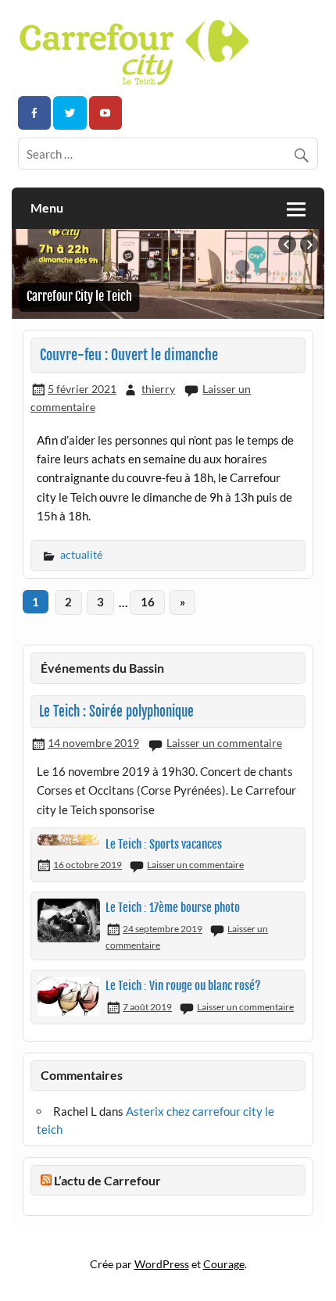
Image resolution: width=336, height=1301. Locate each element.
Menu (46, 207)
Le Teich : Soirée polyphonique (116, 711)
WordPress (161, 1264)
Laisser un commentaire (224, 742)
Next (309, 244)
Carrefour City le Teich (79, 296)
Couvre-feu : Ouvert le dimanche (129, 355)
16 (148, 602)
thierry (158, 388)
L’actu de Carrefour (107, 1180)
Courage (224, 1264)
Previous (287, 244)
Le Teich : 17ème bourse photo (172, 907)
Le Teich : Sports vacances (163, 844)
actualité (81, 554)
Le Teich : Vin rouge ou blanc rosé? (183, 985)
